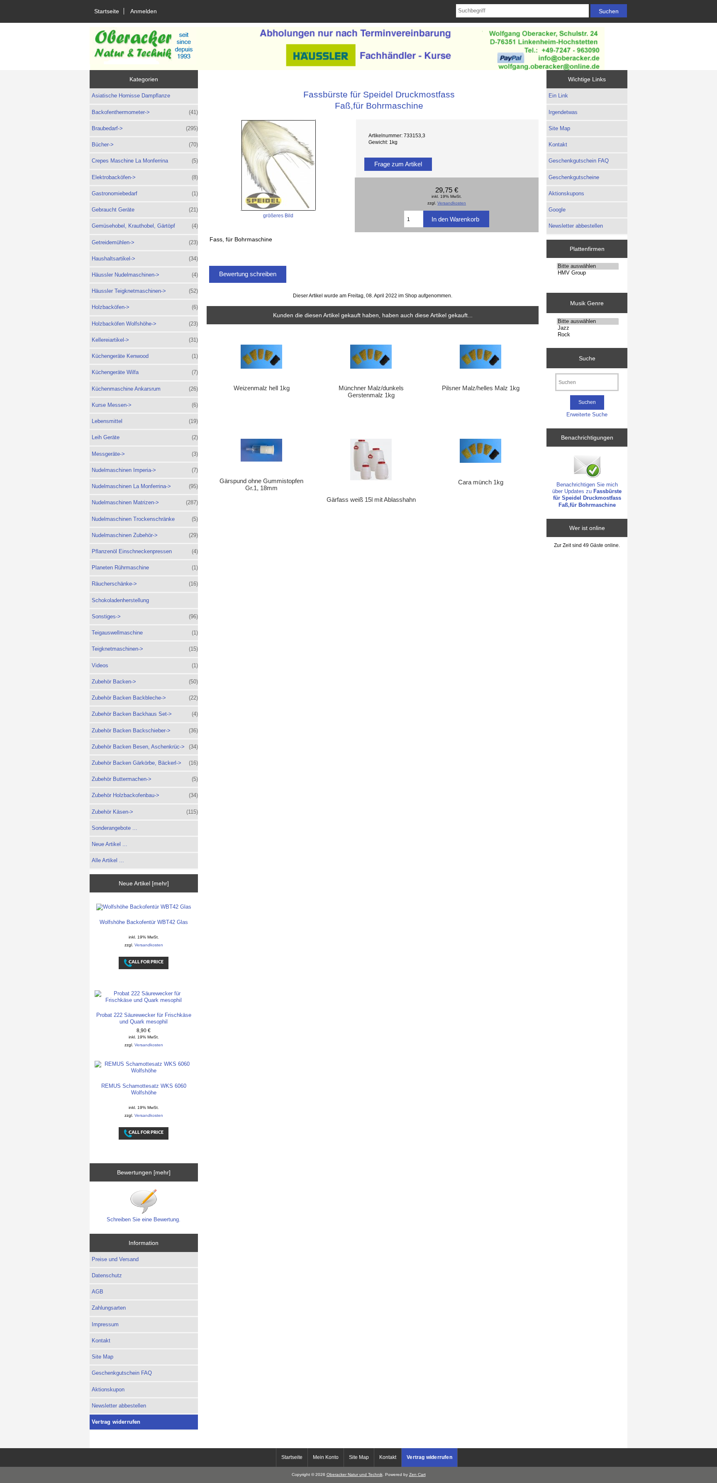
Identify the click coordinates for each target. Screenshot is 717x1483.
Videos (145, 665)
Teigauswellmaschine (145, 633)
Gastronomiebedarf (145, 193)
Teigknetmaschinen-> (145, 649)
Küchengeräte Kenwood (145, 356)
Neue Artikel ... (109, 844)
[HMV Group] (588, 273)
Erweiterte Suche (586, 414)
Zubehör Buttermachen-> (145, 779)
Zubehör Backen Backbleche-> (145, 698)
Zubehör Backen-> (145, 681)
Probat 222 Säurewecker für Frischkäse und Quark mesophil (143, 1018)
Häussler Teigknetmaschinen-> (145, 291)
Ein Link (558, 95)
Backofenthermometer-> (145, 112)
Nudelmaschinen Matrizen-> (145, 502)
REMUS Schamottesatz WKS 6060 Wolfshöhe (143, 1089)
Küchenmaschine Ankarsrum (145, 389)
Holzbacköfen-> (145, 307)
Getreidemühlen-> (145, 242)
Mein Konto (326, 1457)
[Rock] (588, 334)
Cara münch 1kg (480, 482)
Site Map (102, 1357)
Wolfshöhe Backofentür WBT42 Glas (144, 922)
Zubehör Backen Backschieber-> (145, 730)
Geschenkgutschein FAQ (122, 1373)
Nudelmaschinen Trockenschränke (145, 519)
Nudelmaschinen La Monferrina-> (145, 486)
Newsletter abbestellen (119, 1406)
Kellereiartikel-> (145, 340)
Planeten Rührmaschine (145, 567)
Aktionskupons (566, 193)
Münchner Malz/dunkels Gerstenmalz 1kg (371, 391)
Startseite (106, 11)
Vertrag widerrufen (116, 1422)
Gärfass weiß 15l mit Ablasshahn (371, 499)
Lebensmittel (145, 421)
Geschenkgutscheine (574, 177)
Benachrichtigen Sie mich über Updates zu (587, 494)
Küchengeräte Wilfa (145, 372)
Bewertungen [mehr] (144, 1172)
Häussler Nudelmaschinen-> (145, 275)
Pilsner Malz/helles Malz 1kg (480, 388)
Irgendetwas (563, 112)
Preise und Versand (115, 1259)
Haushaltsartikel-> (145, 258)
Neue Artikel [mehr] (144, 883)
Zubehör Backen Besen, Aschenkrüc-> (145, 747)
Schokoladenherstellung (120, 600)
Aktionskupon (108, 1389)
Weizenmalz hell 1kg (262, 388)
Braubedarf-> (145, 128)
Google (557, 210)
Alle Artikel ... (108, 860)
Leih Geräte (145, 437)
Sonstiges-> (145, 616)
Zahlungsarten (109, 1308)
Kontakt (101, 1340)
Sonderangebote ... (114, 828)
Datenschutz (107, 1275)
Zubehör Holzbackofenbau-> (145, 795)
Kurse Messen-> (145, 405)
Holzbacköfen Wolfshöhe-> (145, 324)
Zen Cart (417, 1474)
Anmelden (143, 11)
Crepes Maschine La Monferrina (145, 161)
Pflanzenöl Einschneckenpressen (145, 551)
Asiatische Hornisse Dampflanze (131, 95)
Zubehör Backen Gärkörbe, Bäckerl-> (145, 763)
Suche (587, 358)
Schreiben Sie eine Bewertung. (143, 1219)
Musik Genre (587, 302)
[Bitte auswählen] (588, 266)
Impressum (105, 1324)
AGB (97, 1292)
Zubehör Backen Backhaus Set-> (145, 714)
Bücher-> (145, 144)
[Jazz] (588, 328)
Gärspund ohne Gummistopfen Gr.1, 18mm (261, 484)
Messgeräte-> (145, 454)
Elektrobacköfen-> (145, 177)
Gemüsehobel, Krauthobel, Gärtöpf (145, 226)
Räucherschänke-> (145, 584)
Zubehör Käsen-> (145, 812)
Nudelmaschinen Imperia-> (145, 470)
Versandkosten (148, 945)
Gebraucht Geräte (145, 210)
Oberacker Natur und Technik (355, 1474)
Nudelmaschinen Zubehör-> (145, 535)
